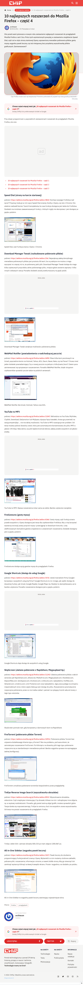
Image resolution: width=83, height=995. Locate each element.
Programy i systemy (23, 10)
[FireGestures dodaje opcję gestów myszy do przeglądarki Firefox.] (41, 549)
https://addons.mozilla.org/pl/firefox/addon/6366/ (30, 520)
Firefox (13, 905)
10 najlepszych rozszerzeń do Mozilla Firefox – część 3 (28, 188)
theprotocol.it (9, 978)
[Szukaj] (72, 3)
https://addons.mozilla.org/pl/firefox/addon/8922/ (30, 797)
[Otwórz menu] (77, 3)
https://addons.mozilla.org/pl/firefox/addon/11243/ (31, 675)
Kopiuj (73, 941)
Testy (43, 958)
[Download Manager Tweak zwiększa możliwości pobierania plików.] (41, 329)
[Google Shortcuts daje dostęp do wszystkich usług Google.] (41, 646)
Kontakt (71, 961)
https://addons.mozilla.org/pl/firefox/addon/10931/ (31, 739)
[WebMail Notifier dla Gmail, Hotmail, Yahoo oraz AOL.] (41, 388)
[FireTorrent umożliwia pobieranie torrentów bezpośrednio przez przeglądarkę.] (41, 769)
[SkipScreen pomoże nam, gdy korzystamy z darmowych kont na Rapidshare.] (41, 710)
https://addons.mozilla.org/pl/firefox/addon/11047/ (31, 416)
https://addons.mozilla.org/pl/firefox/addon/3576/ (30, 578)
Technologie (45, 954)
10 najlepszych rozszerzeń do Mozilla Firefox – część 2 (28, 185)
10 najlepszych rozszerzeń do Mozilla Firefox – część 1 (28, 181)
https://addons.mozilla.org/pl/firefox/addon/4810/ (30, 200)
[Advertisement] (41, 293)
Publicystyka (59, 958)
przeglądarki (23, 905)
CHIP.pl (12, 975)
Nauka (56, 954)
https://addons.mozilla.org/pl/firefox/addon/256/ (30, 258)
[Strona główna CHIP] (15, 3)
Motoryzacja (45, 962)
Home (9, 10)
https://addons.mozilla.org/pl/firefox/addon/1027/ (30, 855)
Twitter (50, 941)
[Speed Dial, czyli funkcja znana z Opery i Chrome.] (41, 229)
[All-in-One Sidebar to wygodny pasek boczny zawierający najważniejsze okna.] (41, 881)
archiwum (13, 27)
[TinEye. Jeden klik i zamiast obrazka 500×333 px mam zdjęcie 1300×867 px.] (41, 827)
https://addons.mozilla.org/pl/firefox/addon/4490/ (30, 358)
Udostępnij (12, 941)
